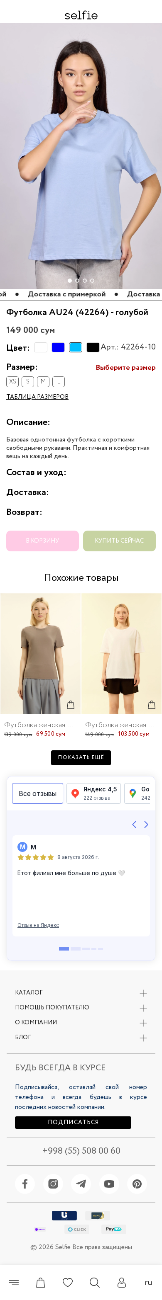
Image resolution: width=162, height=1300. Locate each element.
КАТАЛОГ (28, 993)
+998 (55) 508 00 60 (81, 1151)
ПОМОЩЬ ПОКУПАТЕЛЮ (52, 1008)
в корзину (42, 541)
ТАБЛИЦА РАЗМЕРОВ (37, 397)
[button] (151, 36)
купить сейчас (119, 541)
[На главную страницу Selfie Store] (81, 15)
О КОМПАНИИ (36, 1023)
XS (12, 382)
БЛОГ (23, 1037)
